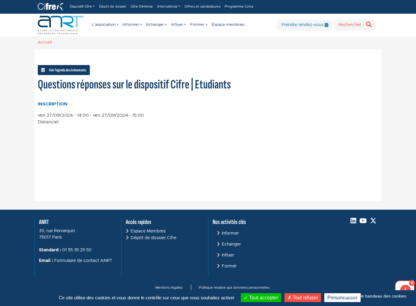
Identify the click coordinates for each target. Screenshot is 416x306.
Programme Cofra (239, 6)
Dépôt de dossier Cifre (153, 238)
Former (229, 266)
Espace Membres (148, 231)
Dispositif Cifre (81, 6)
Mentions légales (168, 287)
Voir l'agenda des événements (67, 70)
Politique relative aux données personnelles (234, 287)
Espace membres (228, 25)
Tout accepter (263, 297)
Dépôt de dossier (112, 6)
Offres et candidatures (202, 6)
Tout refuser (304, 297)
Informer (230, 233)
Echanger (231, 244)
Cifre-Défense (142, 6)
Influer (228, 255)
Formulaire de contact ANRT (83, 261)
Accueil (45, 42)
